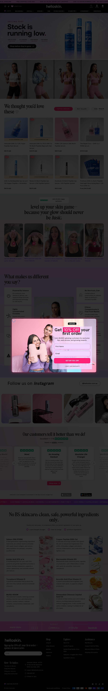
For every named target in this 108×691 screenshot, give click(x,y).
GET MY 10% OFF (72, 360)
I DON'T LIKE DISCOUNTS (72, 366)
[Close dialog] (13, 320)
